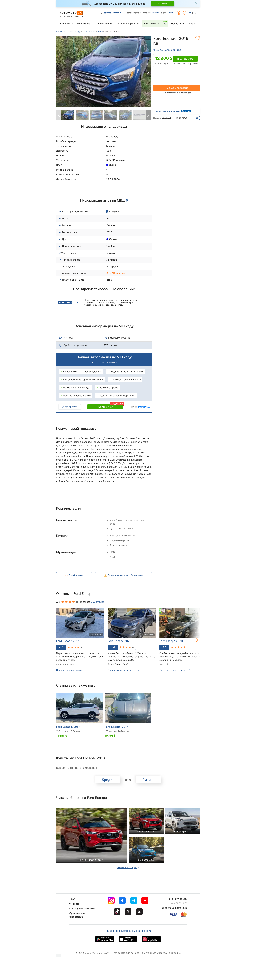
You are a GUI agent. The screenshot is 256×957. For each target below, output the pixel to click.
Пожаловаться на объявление (125, 575)
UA (189, 13)
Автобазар (61, 31)
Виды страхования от (167, 111)
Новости (176, 23)
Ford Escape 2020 (171, 641)
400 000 (155, 13)
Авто (70, 31)
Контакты (74, 903)
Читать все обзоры (127, 867)
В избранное (75, 575)
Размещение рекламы (82, 908)
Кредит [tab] (108, 780)
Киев (100, 31)
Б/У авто (65, 23)
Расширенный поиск (112, 13)
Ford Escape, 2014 (116, 726)
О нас (72, 898)
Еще (191, 23)
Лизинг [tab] (148, 780)
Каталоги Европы (126, 23)
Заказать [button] (162, 3)
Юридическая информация (77, 915)
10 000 (170, 13)
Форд (77, 31)
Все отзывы (155, 23)
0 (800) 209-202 (177, 898)
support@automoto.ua (174, 907)
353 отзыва (97, 601)
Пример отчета (71, 407)
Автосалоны (105, 23)
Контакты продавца (176, 87)
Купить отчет (110, 406)
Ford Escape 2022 (119, 641)
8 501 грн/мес (185, 58)
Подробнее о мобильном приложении (128, 930)
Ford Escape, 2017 (68, 726)
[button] (148, 72)
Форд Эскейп (89, 31)
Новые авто (83, 23)
